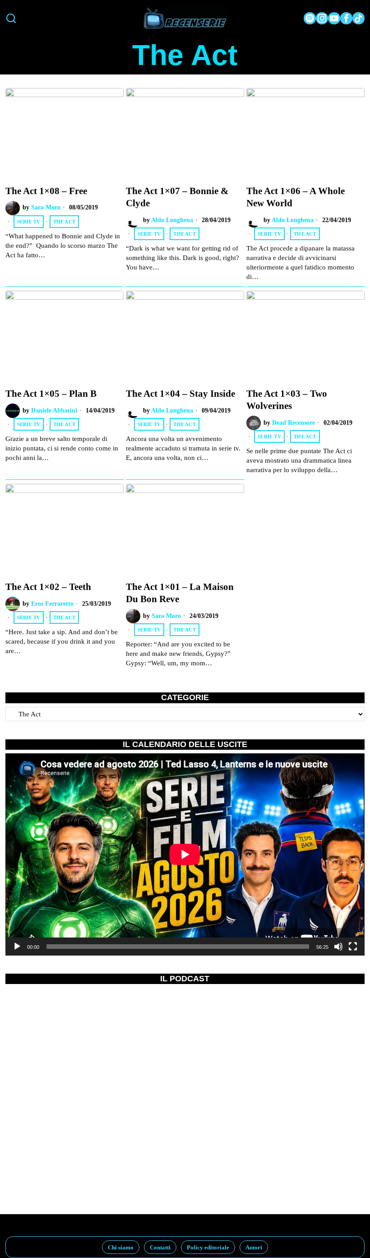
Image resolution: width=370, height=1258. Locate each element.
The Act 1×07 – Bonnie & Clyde (177, 197)
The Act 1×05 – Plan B (51, 393)
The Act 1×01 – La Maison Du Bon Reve (180, 592)
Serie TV (29, 221)
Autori (253, 1247)
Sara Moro (45, 207)
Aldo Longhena (172, 220)
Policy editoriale (208, 1247)
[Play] (17, 946)
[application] (184, 854)
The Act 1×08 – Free (46, 191)
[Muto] (338, 946)
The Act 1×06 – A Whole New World (295, 197)
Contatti (160, 1247)
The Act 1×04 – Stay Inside (180, 393)
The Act (64, 221)
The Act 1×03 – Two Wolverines (286, 399)
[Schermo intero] (352, 946)
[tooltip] (310, 18)
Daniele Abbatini (54, 410)
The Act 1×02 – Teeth (48, 586)
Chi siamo (121, 1247)
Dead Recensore (293, 422)
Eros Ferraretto (52, 603)
